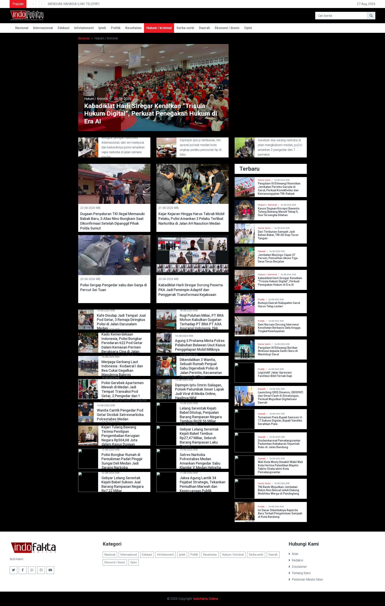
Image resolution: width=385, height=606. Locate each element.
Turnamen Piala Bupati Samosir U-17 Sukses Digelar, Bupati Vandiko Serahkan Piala (280, 421)
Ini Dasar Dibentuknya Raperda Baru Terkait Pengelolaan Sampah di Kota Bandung (280, 514)
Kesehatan (133, 28)
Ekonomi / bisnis (227, 28)
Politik (116, 28)
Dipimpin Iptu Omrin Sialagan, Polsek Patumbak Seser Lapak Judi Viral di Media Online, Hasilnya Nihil (199, 391)
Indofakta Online (205, 599)
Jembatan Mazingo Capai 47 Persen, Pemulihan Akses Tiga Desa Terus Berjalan (278, 258)
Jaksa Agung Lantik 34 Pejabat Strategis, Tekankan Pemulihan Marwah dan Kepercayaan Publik (202, 484)
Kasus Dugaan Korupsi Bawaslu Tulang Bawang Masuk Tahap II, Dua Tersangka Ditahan (278, 212)
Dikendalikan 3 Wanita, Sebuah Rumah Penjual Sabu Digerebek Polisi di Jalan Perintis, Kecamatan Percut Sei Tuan (201, 368)
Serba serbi (185, 28)
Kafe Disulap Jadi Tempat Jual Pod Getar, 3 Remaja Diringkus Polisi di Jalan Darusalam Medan (121, 322)
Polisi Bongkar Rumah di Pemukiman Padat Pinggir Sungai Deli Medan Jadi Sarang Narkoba (122, 461)
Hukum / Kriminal (120, 99)
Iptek (102, 28)
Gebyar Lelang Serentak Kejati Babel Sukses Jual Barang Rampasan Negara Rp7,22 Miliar (122, 484)
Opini (248, 28)
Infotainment (84, 28)
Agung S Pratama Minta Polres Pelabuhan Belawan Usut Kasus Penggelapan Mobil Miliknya (200, 345)
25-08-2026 (146, 99)
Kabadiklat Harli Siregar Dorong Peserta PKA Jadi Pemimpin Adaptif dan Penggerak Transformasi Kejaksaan (190, 290)
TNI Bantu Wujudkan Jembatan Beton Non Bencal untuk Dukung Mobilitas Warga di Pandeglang (278, 490)
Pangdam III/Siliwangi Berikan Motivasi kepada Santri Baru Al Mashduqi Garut (278, 351)
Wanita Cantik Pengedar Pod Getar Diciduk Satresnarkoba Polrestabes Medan (120, 414)
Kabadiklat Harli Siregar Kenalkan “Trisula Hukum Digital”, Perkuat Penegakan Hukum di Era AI (280, 281)
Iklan (295, 554)
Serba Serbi (264, 180)
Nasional (21, 28)
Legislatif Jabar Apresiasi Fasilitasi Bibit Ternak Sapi (275, 374)
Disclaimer (299, 567)
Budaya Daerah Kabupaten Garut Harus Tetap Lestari (279, 304)
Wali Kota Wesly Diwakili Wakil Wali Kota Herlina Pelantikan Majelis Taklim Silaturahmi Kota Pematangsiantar (280, 467)
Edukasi (63, 28)
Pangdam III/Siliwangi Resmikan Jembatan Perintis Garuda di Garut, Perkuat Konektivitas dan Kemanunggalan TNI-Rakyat (279, 188)
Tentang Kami (301, 573)
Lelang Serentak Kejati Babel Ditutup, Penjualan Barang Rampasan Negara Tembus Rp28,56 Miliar (201, 414)
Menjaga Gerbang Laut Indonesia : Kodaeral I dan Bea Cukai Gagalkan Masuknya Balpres (122, 368)
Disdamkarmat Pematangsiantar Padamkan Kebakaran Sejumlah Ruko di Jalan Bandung (279, 444)
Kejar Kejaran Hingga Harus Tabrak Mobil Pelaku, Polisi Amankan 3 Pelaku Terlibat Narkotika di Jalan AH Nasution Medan (191, 218)
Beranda (84, 38)
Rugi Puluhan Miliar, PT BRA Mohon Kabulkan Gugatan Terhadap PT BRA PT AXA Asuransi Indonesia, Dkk (202, 322)
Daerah (204, 28)
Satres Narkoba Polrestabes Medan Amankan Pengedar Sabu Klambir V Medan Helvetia (200, 461)
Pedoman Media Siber (307, 579)
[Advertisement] (271, 72)
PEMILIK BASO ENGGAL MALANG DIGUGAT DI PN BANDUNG (142, 4)
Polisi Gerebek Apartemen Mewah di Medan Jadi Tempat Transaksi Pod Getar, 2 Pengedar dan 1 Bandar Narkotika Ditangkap (124, 391)
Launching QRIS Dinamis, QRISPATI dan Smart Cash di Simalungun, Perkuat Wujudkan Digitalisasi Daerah (280, 397)
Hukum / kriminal (159, 28)
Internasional (43, 28)
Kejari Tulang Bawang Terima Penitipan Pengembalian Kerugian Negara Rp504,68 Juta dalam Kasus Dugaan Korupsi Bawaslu (120, 438)
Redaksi (297, 560)
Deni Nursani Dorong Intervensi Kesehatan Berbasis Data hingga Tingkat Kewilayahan (279, 328)
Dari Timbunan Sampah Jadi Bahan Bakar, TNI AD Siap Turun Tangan (278, 235)
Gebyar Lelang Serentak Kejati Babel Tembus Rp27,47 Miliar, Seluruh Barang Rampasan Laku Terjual (199, 438)
